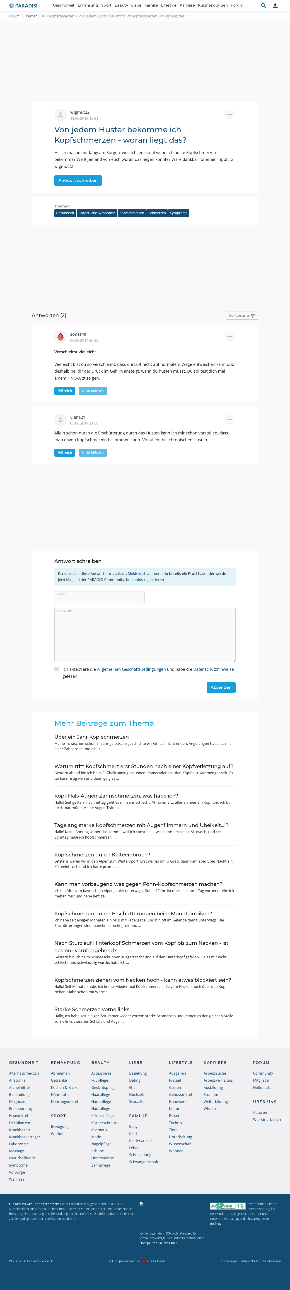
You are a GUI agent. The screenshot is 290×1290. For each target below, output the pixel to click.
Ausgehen (177, 1073)
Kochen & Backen (66, 1087)
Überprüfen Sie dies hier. (159, 1243)
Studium (211, 1094)
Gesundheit (64, 5)
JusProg (216, 1223)
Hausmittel (18, 1115)
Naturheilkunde (22, 1157)
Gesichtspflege (103, 1087)
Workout (58, 1133)
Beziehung (138, 1073)
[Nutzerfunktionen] (275, 5)
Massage (16, 1150)
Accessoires (101, 1073)
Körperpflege (102, 1115)
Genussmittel (180, 1094)
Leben (134, 1147)
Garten (175, 1087)
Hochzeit (136, 1094)
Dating (134, 1080)
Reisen (174, 1115)
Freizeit (175, 1080)
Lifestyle (168, 5)
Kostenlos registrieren (145, 579)
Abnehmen (60, 1073)
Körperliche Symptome (97, 213)
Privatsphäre (271, 1261)
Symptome (178, 213)
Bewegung (60, 1126)
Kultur (174, 1108)
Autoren (260, 1112)
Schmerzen (157, 213)
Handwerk (177, 1101)
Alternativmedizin (24, 1073)
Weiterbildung (216, 1101)
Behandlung (19, 1094)
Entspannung (20, 1108)
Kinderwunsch (141, 1140)
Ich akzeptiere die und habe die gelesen (148, 672)
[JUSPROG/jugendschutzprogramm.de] (228, 1206)
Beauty (121, 5)
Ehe (132, 1087)
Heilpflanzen (19, 1122)
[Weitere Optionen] (230, 114)
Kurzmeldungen (213, 5)
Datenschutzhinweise (213, 669)
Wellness (16, 1179)
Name (62, 594)
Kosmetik (99, 1129)
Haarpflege (100, 1094)
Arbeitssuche (215, 1073)
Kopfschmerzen (61, 16)
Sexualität (137, 1101)
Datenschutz (249, 1261)
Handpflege (101, 1101)
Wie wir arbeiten (267, 1119)
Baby (133, 1126)
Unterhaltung (180, 1136)
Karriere (187, 5)
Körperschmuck (104, 1122)
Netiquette (262, 1087)
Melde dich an (140, 573)
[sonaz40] (62, 336)
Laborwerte (19, 1143)
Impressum (228, 1261)
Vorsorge (17, 1172)
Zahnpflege (100, 1165)
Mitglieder (261, 1080)
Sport (106, 5)
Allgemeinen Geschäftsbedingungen (131, 669)
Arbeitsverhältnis (218, 1080)
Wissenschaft (180, 1143)
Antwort (65, 611)
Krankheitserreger (24, 1136)
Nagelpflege (101, 1143)
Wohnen (176, 1150)
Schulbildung (140, 1154)
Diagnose (17, 1101)
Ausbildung (213, 1087)
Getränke (59, 1080)
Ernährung (88, 5)
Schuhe (97, 1150)
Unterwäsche (102, 1157)
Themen (30, 16)
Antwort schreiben (78, 180)
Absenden (221, 687)
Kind (133, 1133)
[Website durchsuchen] (264, 5)
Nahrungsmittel (64, 1101)
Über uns (265, 1102)
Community (263, 1073)
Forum (237, 5)
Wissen (210, 1108)
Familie (151, 5)
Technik (175, 1122)
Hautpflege (100, 1108)
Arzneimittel (19, 1087)
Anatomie (17, 1080)
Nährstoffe (60, 1094)
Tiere (173, 1129)
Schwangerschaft (143, 1161)
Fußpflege (99, 1080)
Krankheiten (19, 1129)
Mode (96, 1136)
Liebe (136, 5)
